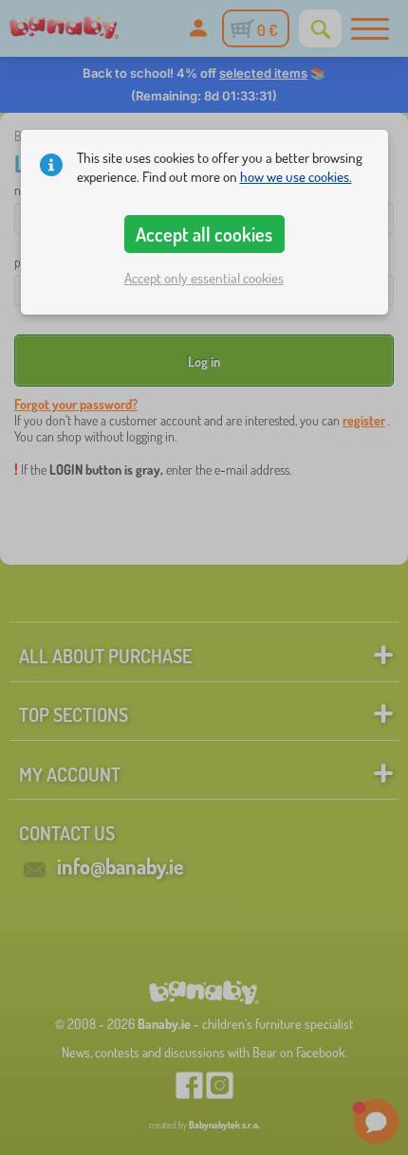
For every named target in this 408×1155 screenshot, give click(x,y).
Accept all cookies (204, 234)
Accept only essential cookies (204, 278)
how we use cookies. (296, 177)
